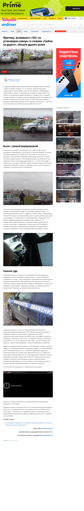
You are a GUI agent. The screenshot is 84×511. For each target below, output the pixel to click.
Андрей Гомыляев (46, 72)
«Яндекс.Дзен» (47, 428)
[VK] (77, 31)
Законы (5, 440)
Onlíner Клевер (71, 18)
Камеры (10, 440)
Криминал (15, 440)
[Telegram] (71, 31)
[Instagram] (74, 31)
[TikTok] (80, 31)
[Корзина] (80, 24)
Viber (50, 432)
